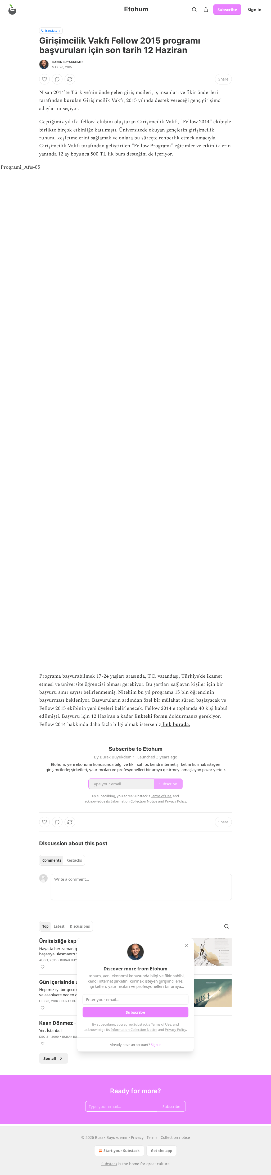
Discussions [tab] (80, 926)
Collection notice (175, 1137)
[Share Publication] (206, 9)
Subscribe (227, 9)
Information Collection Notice (134, 1029)
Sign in (254, 9)
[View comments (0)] (57, 79)
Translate (51, 30)
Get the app (161, 1150)
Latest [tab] (59, 926)
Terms (152, 1137)
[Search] (194, 9)
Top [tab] (45, 926)
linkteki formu (151, 716)
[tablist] (62, 860)
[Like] (44, 79)
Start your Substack (121, 1150)
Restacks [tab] (74, 860)
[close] (186, 945)
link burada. (175, 724)
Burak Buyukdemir (67, 62)
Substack (109, 1163)
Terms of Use (161, 1024)
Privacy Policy (175, 1029)
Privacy (137, 1137)
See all (49, 1058)
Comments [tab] (51, 860)
